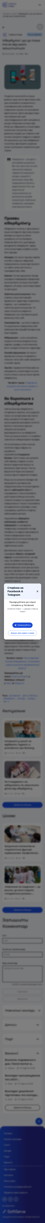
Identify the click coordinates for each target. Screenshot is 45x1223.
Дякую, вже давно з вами (22, 633)
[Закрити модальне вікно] (37, 591)
